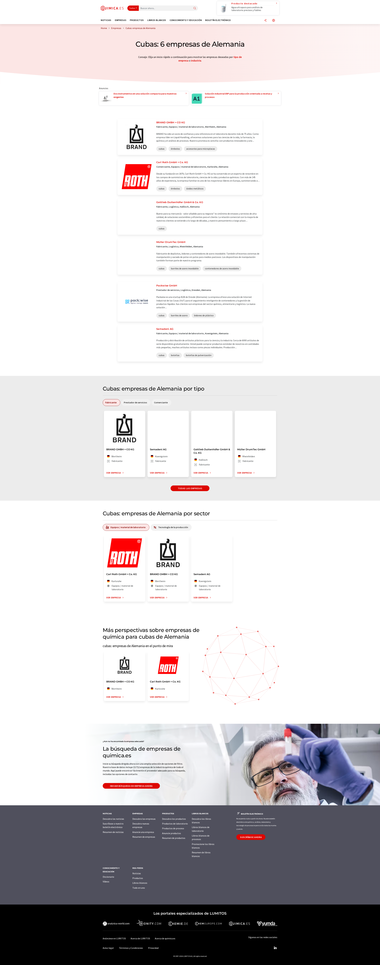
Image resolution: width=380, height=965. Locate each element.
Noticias (136, 873)
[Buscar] (195, 8)
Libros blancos (139, 882)
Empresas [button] (120, 20)
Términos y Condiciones (131, 947)
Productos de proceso (173, 828)
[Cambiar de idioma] (273, 20)
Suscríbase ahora (251, 837)
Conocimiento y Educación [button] (186, 20)
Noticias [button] (106, 20)
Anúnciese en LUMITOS (114, 938)
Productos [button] (137, 20)
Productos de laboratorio (175, 823)
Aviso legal (108, 947)
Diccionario (108, 876)
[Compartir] (265, 20)
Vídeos (106, 881)
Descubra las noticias (113, 818)
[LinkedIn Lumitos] (275, 947)
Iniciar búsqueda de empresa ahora (131, 785)
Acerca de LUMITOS (140, 938)
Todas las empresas (190, 488)
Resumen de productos (173, 838)
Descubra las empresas (144, 818)
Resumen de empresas (143, 836)
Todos (132, 8)
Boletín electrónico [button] (218, 20)
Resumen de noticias (113, 832)
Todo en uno (138, 887)
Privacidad (153, 947)
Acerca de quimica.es (165, 938)
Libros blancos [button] (156, 20)
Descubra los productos (174, 818)
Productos (137, 878)
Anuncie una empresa (143, 832)
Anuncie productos (171, 833)
